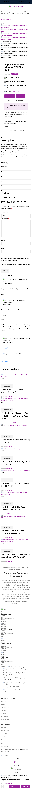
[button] (7, 551)
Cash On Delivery (7, 304)
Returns (3, 740)
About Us (3, 737)
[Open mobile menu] (2, 6)
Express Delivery (7, 283)
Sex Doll (3, 701)
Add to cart (10, 96)
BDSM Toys (4, 716)
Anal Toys (4, 713)
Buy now (25, 786)
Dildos (3, 704)
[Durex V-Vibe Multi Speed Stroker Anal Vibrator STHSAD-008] (16, 540)
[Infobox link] (16, 614)
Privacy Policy (5, 730)
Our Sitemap (4, 746)
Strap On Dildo (5, 719)
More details (4, 361)
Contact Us (4, 727)
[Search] (31, 6)
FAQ (2, 743)
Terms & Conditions (6, 734)
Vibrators (3, 710)
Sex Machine (5, 707)
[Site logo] (16, 6)
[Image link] (16, 667)
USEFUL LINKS (5, 724)
